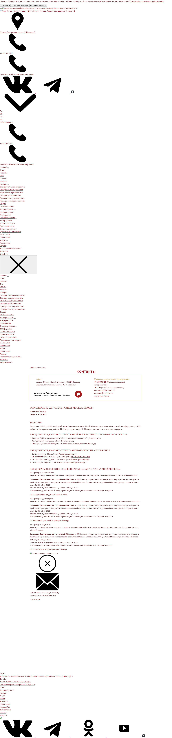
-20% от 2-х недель (7, 223)
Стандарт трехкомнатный (10, 195)
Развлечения (5, 243)
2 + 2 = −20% (5, 234)
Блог (2, 176)
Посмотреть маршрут (67, 454)
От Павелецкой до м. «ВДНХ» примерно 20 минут (49, 520)
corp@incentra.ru (101, 396)
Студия (3, 204)
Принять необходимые (20, 5)
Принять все (5, 5)
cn (1, 116)
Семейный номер (7, 206)
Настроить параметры (38, 5)
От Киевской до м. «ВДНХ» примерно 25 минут (48, 549)
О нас (2, 170)
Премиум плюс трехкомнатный (12, 201)
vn (1, 119)
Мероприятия (5, 215)
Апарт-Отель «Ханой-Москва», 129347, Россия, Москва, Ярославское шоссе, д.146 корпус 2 (36, 676)
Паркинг (3, 246)
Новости (3, 173)
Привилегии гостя (7, 226)
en (1, 114)
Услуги (2, 698)
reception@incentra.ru (103, 393)
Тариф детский (6, 220)
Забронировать (6, 122)
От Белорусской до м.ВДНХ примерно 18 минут (49, 494)
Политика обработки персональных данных (17, 684)
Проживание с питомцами (10, 232)
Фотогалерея (5, 710)
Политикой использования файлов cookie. (147, 1)
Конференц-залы (6, 212)
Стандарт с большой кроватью (12, 187)
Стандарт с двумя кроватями (11, 190)
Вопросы (3, 181)
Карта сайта (5, 707)
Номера (3, 693)
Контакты (4, 701)
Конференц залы (6, 690)
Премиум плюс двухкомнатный (12, 198)
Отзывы (3, 178)
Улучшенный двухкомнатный (11, 192)
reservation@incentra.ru (104, 390)
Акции (2, 696)
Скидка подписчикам (8, 229)
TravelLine (4, 254)
